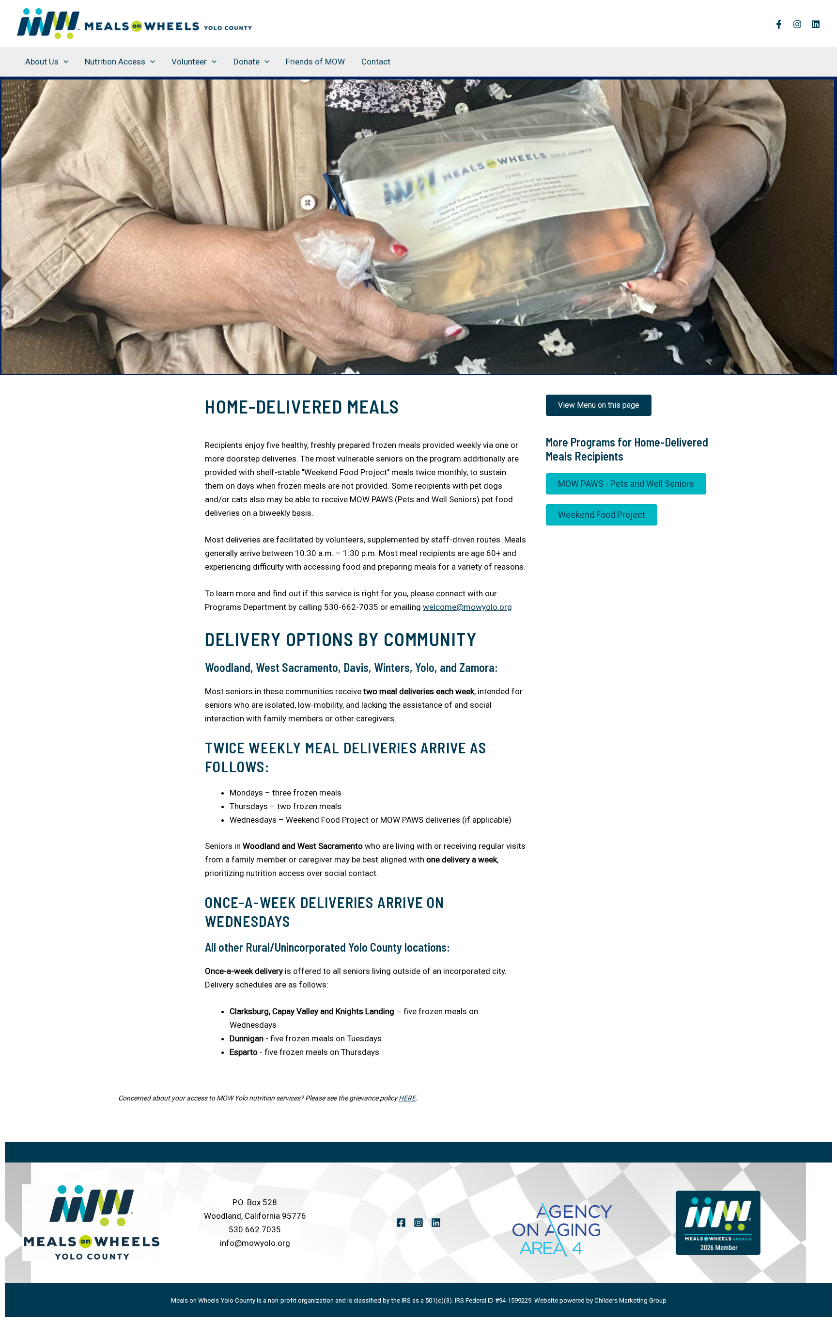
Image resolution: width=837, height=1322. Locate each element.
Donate (246, 61)
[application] (63, 61)
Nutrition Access (115, 61)
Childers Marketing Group (630, 1300)
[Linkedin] (815, 24)
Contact (375, 61)
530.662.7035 (255, 1229)
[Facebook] (779, 24)
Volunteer (189, 61)
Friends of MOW (315, 61)
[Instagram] (797, 24)
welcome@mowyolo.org (467, 607)
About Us (42, 61)
